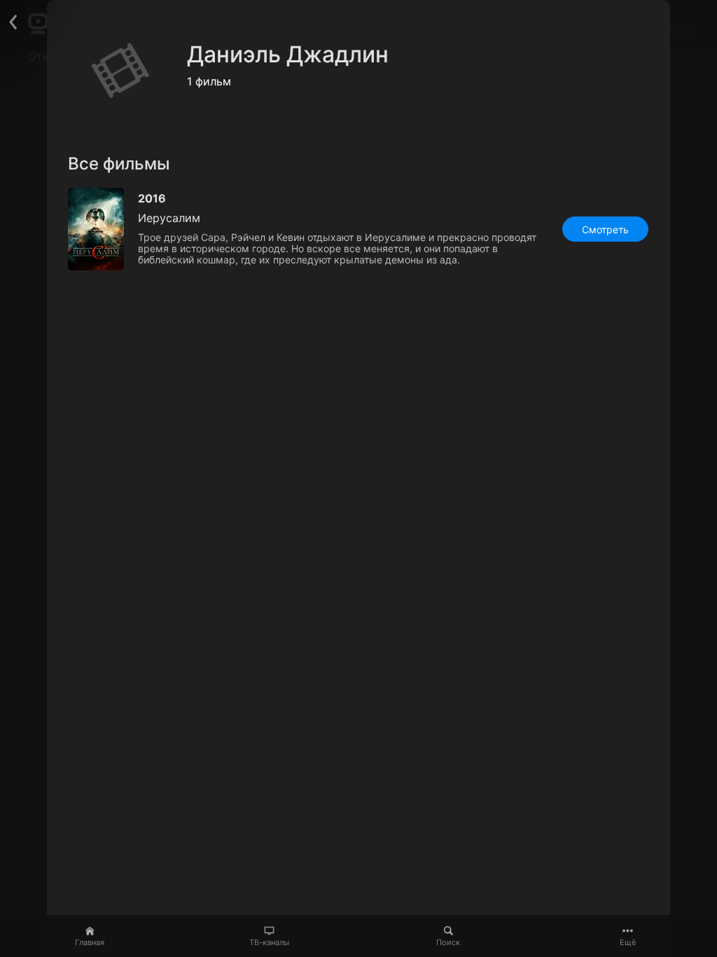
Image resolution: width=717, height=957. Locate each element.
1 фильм (209, 81)
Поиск (448, 942)
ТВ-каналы (269, 942)
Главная (89, 942)
